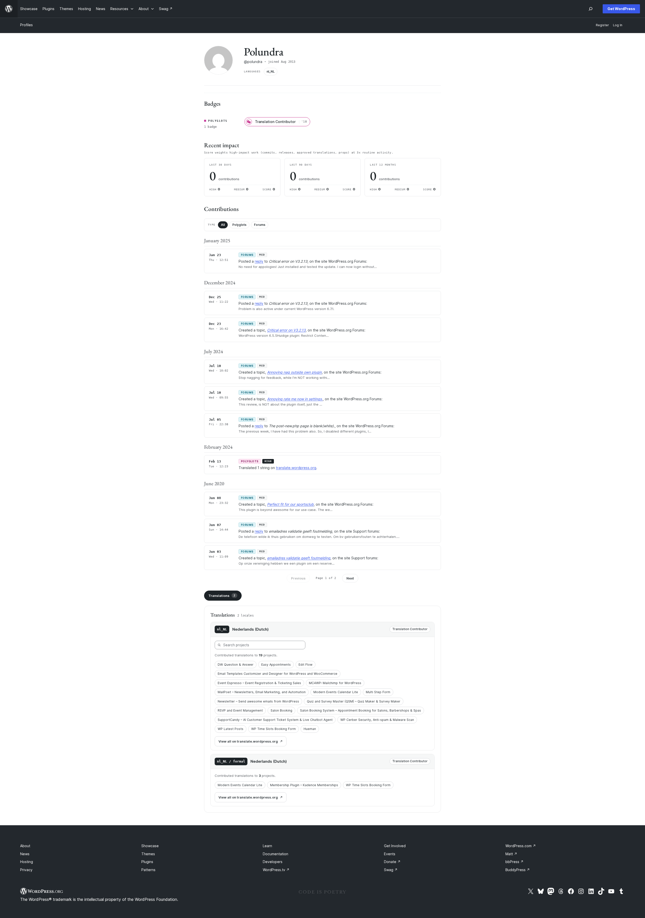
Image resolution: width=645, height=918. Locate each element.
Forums (259, 225)
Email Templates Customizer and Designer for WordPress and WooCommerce (277, 674)
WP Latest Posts (230, 729)
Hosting (26, 862)
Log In (617, 25)
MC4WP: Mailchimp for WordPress (335, 683)
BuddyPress (517, 870)
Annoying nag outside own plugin (294, 372)
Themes (148, 854)
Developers (272, 862)
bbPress (514, 862)
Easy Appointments (276, 664)
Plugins (147, 862)
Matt (511, 854)
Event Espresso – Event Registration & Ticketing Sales (259, 683)
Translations (221, 596)
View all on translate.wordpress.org (248, 741)
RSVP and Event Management (240, 710)
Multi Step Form (378, 692)
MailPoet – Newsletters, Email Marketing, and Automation (262, 692)
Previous (298, 578)
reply (259, 261)
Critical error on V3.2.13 (286, 330)
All (223, 225)
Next (350, 578)
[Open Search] (591, 9)
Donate (392, 862)
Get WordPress (621, 9)
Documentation (275, 854)
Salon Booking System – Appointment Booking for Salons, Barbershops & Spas (360, 710)
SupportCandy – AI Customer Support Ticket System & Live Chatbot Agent (275, 720)
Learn (267, 846)
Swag (391, 870)
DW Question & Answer (235, 664)
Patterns (148, 870)
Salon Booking (281, 710)
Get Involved (395, 846)
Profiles (26, 25)
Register (602, 25)
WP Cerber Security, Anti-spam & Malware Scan (377, 720)
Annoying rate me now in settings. (295, 399)
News (24, 854)
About (25, 846)
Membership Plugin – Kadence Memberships (304, 785)
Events (389, 854)
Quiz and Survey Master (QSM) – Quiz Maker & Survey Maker (353, 701)
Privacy (26, 870)
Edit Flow (305, 664)
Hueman (310, 729)
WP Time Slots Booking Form (273, 729)
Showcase (150, 846)
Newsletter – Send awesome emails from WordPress (258, 701)
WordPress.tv (276, 870)
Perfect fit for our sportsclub (290, 504)
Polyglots (239, 225)
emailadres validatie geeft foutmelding (298, 558)
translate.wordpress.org (296, 468)
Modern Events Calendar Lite (335, 692)
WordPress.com (520, 846)
